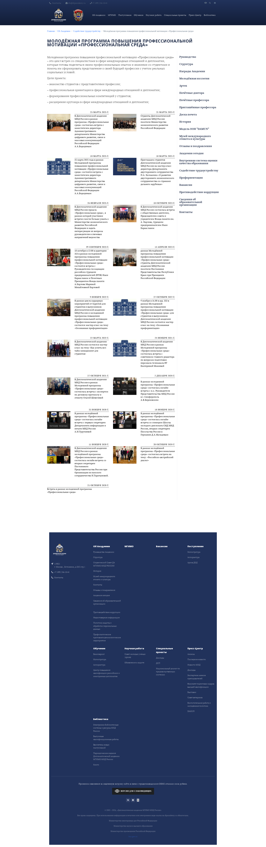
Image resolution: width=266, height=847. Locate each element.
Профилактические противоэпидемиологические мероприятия (107, 637)
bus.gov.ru (133, 836)
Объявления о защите (134, 662)
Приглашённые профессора (197, 107)
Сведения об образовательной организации (190, 202)
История (185, 122)
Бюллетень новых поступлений (101, 746)
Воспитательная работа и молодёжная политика (199, 704)
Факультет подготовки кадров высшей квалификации (200, 685)
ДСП (158, 663)
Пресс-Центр (195, 15)
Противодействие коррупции (199, 192)
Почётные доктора (191, 93)
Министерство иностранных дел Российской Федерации (133, 821)
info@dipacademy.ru (76, 3)
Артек (183, 86)
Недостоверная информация (106, 617)
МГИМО (112, 15)
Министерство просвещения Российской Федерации (133, 831)
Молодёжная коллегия (194, 78)
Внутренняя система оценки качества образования (198, 162)
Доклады (160, 657)
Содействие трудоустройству (87, 31)
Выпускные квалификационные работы (106, 738)
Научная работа (154, 15)
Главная (51, 31)
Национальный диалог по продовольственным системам (168, 671)
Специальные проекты (175, 15)
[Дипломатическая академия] (58, 15)
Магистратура (193, 552)
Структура (186, 64)
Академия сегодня (191, 153)
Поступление (124, 15)
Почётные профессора (194, 100)
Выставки (191, 692)
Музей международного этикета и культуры (195, 138)
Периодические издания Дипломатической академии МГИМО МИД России (106, 756)
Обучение (138, 15)
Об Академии (98, 15)
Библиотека (210, 15)
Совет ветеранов (194, 697)
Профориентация (191, 178)
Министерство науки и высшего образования (133, 826)
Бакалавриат (99, 654)
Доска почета (188, 114)
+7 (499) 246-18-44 (99, 3)
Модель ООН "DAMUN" (194, 129)
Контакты (56, 3)
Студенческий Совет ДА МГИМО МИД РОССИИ (104, 564)
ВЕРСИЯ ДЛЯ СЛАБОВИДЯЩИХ (136, 791)
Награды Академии (192, 71)
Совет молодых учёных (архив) (135, 656)
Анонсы (191, 654)
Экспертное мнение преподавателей (196, 677)
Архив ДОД (192, 562)
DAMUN (191, 711)
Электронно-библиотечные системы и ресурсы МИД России (105, 727)
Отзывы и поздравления (195, 146)
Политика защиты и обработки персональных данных (105, 625)
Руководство (187, 57)
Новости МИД (193, 664)
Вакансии (185, 185)
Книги (96, 764)
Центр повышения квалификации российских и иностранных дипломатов (106, 673)
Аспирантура (193, 557)
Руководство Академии (103, 552)
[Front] (59, 549)
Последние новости (196, 659)
